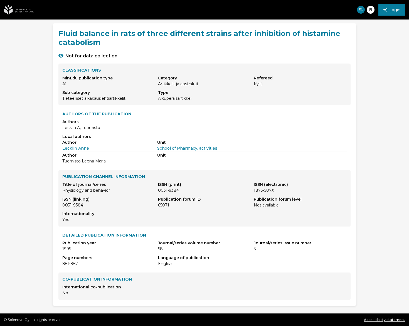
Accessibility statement (384, 320)
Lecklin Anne (75, 148)
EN (361, 10)
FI (370, 10)
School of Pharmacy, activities (187, 148)
